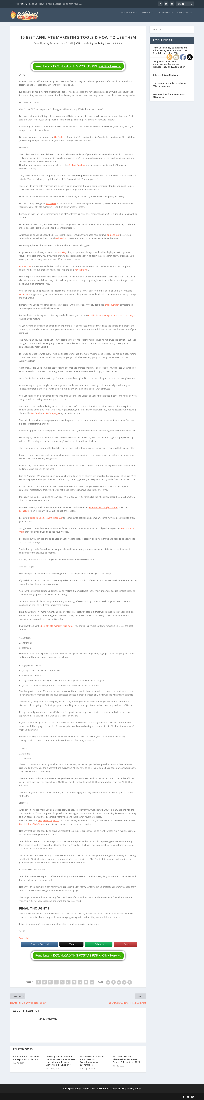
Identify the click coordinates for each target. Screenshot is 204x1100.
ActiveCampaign (51, 413)
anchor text (24, 294)
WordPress (51, 203)
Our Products (128, 13)
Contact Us (89, 1088)
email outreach (112, 304)
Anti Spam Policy (72, 1088)
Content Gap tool (76, 165)
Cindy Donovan (51, 43)
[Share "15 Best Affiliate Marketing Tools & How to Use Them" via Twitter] (44, 982)
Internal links (25, 266)
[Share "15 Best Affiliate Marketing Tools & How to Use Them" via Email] (86, 982)
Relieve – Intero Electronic (166, 75)
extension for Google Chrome (103, 507)
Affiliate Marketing (84, 43)
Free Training (164, 13)
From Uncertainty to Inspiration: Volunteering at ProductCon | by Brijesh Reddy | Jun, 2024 (170, 50)
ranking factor (81, 269)
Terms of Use (117, 1088)
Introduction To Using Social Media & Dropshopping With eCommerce (92, 1060)
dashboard (24, 510)
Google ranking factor (48, 820)
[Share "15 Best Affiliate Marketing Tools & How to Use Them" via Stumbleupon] (80, 982)
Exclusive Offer (184, 13)
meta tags (63, 252)
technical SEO (62, 238)
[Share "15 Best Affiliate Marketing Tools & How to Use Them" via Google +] (50, 982)
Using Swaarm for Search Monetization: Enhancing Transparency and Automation (169, 64)
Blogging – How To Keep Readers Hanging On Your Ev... (55, 3)
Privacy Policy (134, 1088)
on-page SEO (113, 234)
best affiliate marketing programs (57, 625)
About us (146, 13)
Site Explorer (60, 137)
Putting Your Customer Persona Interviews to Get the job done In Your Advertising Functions (60, 1060)
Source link (24, 938)
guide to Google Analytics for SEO (46, 517)
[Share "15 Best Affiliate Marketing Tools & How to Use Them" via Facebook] (38, 982)
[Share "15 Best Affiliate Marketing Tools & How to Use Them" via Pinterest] (62, 982)
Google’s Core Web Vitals (31, 824)
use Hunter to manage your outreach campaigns (111, 315)
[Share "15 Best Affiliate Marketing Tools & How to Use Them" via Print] (92, 982)
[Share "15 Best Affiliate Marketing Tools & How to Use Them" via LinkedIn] (68, 982)
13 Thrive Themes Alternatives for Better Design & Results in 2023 (126, 1059)
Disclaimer (102, 1088)
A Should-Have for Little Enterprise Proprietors (26, 1058)
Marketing (99, 43)
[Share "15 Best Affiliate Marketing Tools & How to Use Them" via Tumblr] (56, 982)
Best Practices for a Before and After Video (169, 95)
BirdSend (35, 413)
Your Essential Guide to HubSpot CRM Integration (170, 84)
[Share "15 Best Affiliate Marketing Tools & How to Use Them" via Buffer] (74, 982)
